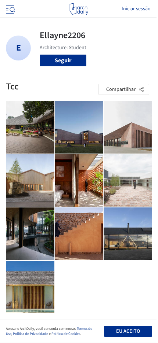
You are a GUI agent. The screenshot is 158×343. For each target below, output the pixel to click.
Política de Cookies (65, 333)
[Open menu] (9, 9)
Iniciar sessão (136, 8)
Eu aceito (128, 331)
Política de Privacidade (30, 333)
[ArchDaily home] (78, 9)
